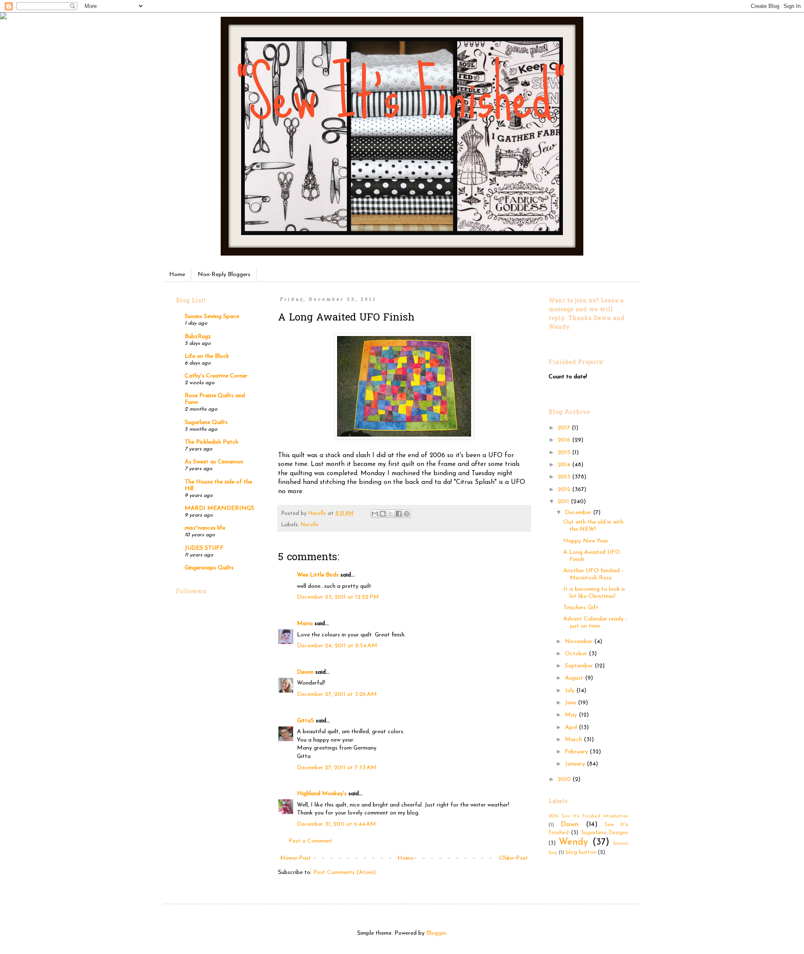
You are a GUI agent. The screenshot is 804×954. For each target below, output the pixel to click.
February (577, 752)
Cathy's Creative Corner (216, 376)
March (574, 740)
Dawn (570, 824)
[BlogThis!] (383, 513)
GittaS (305, 721)
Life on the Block (207, 356)
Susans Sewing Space (212, 316)
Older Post (514, 858)
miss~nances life (205, 528)
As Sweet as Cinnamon (214, 462)
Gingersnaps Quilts (209, 568)
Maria (305, 623)
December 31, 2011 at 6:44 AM (336, 824)
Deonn (305, 672)
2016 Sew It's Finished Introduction (588, 816)
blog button (581, 852)
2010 (565, 779)
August (575, 678)
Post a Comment (310, 841)
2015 (565, 453)
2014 (565, 465)
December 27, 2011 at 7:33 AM (336, 768)
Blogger (436, 933)
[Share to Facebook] (398, 513)
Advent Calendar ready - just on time (595, 622)
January (576, 764)
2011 (564, 502)
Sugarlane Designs (604, 832)
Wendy (573, 842)
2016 (565, 440)
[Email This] (375, 513)
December (579, 512)
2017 (565, 428)
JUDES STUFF (204, 548)
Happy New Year (585, 541)
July (570, 691)
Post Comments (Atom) (344, 872)
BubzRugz (198, 337)
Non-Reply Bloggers (224, 274)
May (572, 715)
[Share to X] (391, 513)
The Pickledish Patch (211, 442)
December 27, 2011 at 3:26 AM (337, 694)
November (579, 642)
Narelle (310, 524)
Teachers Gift (580, 608)
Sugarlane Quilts (206, 422)
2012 (565, 489)
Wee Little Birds (318, 575)
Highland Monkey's (322, 794)
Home (177, 274)
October (577, 654)
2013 (565, 477)
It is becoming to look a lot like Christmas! (594, 593)
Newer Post (295, 858)
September (580, 666)
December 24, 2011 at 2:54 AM (337, 646)
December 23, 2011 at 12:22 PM (338, 597)
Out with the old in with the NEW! (593, 526)
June (571, 703)
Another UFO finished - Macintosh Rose (593, 574)
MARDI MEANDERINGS (219, 508)
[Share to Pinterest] (406, 513)
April (572, 727)
